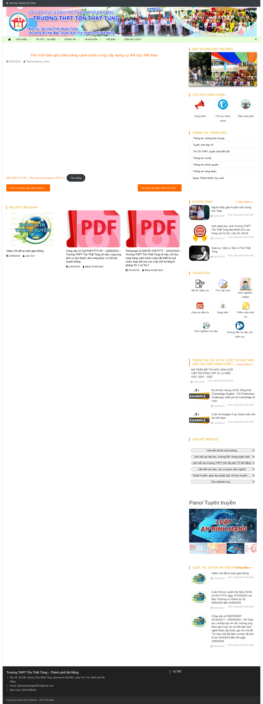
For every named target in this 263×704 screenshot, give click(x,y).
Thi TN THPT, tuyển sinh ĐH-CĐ (211, 151)
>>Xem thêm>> (244, 201)
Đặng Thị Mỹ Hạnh (94, 266)
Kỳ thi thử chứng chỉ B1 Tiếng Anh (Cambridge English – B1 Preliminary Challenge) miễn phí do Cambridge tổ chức (233, 395)
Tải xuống (76, 177)
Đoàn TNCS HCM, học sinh (208, 178)
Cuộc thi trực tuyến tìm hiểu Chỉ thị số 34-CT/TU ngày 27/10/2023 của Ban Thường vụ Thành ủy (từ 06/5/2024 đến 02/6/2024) (231, 597)
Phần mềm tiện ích (245, 314)
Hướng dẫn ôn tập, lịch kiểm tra (240, 334)
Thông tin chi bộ (202, 158)
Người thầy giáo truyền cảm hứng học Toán (231, 209)
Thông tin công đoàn (204, 171)
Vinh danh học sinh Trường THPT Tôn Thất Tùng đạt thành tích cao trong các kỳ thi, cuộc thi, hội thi (231, 229)
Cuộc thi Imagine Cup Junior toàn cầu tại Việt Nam (233, 416)
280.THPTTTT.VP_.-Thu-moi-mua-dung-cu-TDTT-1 (35, 177)
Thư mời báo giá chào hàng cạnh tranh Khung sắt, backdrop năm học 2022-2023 (30, 187)
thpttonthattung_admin (38, 61)
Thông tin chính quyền (205, 164)
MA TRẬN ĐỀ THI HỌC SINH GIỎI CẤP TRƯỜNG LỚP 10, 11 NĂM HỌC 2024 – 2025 (212, 373)
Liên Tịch (29, 256)
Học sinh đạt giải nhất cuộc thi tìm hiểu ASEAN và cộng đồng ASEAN (161, 187)
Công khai (200, 116)
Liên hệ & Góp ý (133, 39)
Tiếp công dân (246, 116)
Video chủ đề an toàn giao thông (24, 250)
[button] (251, 69)
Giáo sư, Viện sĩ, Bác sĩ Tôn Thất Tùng (230, 249)
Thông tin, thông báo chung (208, 138)
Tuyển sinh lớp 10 (203, 144)
